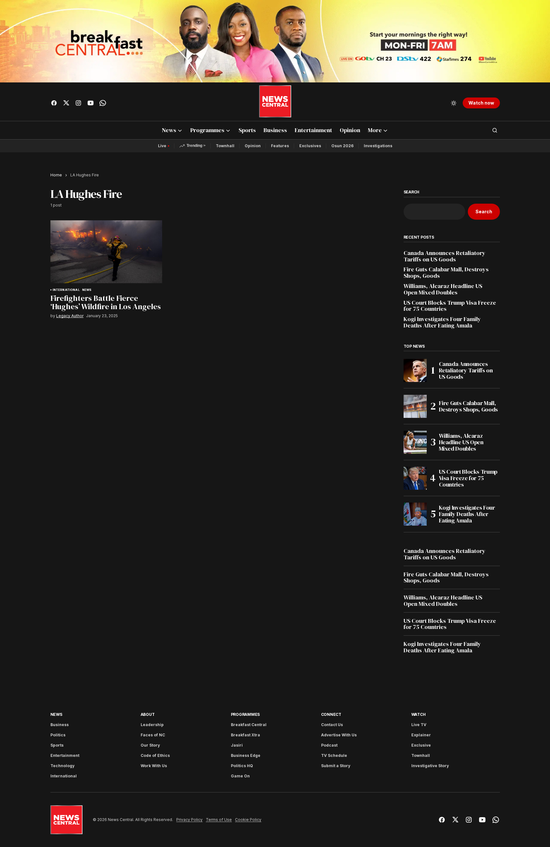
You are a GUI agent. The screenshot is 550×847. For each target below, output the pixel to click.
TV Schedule (334, 755)
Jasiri (237, 745)
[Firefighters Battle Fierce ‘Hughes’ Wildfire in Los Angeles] (106, 251)
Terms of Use (219, 819)
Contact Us (332, 724)
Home (56, 175)
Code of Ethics (155, 755)
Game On (240, 776)
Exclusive (421, 745)
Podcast (329, 745)
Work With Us (154, 765)
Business (59, 724)
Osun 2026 (342, 145)
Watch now (481, 103)
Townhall (225, 145)
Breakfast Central (248, 724)
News (87, 290)
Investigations (378, 145)
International (66, 290)
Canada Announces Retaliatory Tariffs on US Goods (444, 256)
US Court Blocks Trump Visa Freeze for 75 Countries (450, 306)
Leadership (152, 724)
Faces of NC (153, 735)
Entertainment (64, 755)
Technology (62, 765)
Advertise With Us (339, 735)
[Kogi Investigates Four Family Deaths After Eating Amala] (415, 514)
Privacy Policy (189, 819)
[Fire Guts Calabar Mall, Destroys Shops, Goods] (415, 406)
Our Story (150, 745)
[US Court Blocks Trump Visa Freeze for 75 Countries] (415, 478)
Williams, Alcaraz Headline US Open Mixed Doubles (443, 289)
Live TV (418, 724)
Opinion (253, 145)
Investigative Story (430, 765)
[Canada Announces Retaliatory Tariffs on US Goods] (415, 370)
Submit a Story (335, 765)
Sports (57, 745)
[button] (454, 103)
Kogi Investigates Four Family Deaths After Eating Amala (442, 322)
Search (412, 192)
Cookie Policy (248, 819)
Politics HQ (242, 765)
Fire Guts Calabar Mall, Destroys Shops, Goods (446, 272)
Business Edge (245, 755)
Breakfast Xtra (245, 735)
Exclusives (310, 145)
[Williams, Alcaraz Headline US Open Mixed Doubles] (415, 442)
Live (162, 145)
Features (280, 145)
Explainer (421, 735)
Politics (57, 735)
